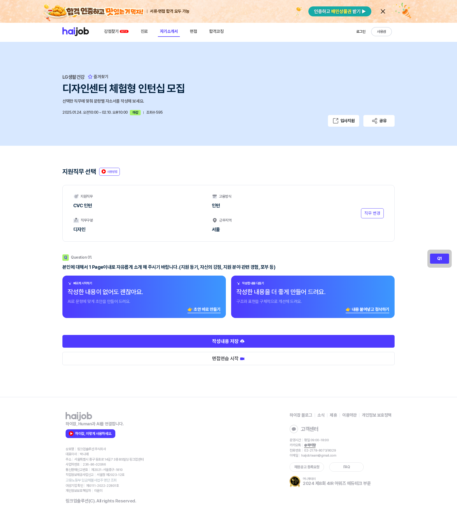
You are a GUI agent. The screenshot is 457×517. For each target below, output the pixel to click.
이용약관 (349, 415)
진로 (144, 31)
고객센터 (309, 429)
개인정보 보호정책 (376, 415)
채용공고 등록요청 (306, 467)
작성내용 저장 (226, 341)
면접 (193, 31)
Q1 (439, 258)
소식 (321, 415)
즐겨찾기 (100, 76)
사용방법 (112, 172)
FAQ (346, 467)
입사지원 (347, 120)
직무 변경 (372, 213)
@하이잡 (310, 445)
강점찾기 (112, 31)
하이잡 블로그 (301, 415)
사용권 (381, 31)
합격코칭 (216, 31)
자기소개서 (169, 31)
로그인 (360, 31)
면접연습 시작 (226, 358)
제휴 (333, 415)
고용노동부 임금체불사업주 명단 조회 (91, 480)
